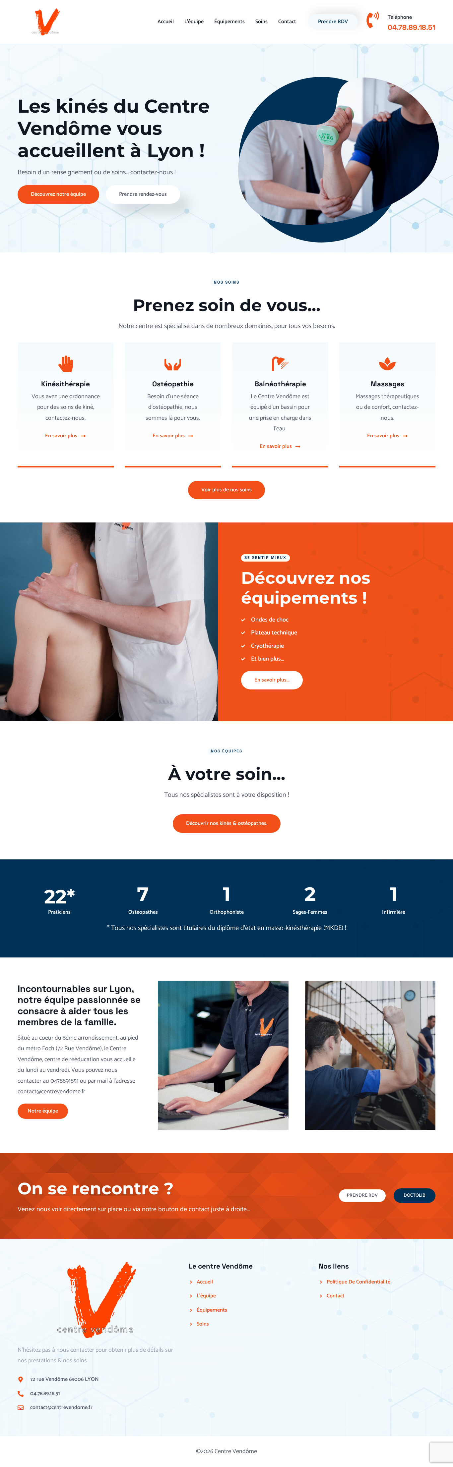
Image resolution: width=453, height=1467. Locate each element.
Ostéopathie (173, 383)
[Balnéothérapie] (280, 363)
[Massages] (387, 363)
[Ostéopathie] (172, 363)
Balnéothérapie (280, 383)
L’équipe (194, 21)
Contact (287, 21)
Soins (261, 21)
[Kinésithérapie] (65, 363)
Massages (387, 383)
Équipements (229, 21)
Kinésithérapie (65, 383)
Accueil (166, 21)
